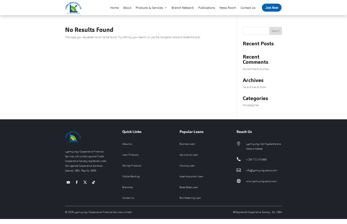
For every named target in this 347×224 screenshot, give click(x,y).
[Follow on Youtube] (68, 182)
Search (275, 31)
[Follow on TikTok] (93, 182)
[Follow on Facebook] (76, 182)
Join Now (271, 8)
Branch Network (182, 8)
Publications (206, 8)
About (127, 8)
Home (114, 8)
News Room (227, 8)
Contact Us (248, 8)
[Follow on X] (85, 182)
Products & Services (149, 8)
